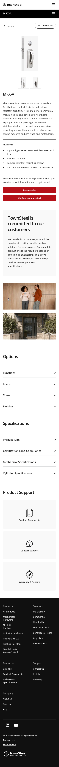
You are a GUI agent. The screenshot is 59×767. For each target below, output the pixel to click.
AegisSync (38, 638)
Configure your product (29, 198)
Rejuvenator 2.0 (11, 638)
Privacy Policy (9, 744)
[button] (53, 4)
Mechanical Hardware (9, 618)
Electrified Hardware (8, 627)
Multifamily (39, 611)
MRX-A (7, 13)
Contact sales (29, 190)
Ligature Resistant (12, 643)
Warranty (37, 679)
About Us (7, 698)
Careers (7, 704)
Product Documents (13, 674)
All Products (9, 611)
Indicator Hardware (13, 633)
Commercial (39, 616)
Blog (5, 709)
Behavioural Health (43, 632)
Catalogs (7, 668)
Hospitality (38, 622)
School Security (40, 627)
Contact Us (38, 668)
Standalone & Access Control (10, 651)
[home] (12, 5)
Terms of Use (9, 740)
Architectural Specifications (10, 681)
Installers (37, 674)
